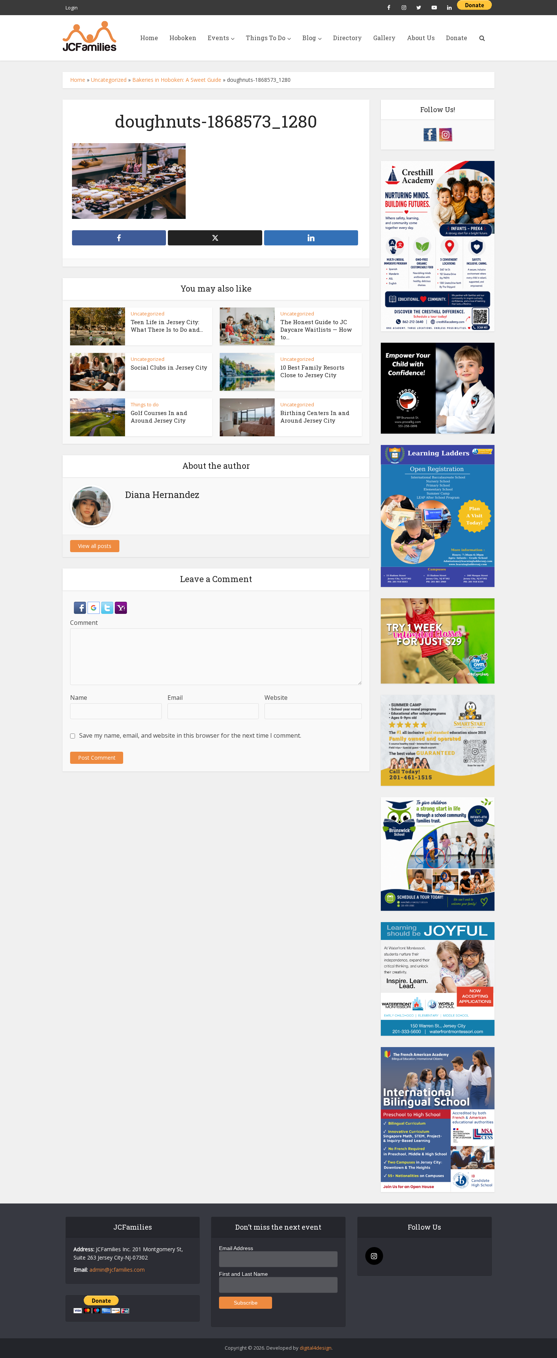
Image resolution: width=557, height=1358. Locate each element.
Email (175, 697)
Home (149, 38)
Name (78, 697)
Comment (84, 622)
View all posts (94, 545)
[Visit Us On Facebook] (430, 133)
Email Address (236, 1248)
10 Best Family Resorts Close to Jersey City (312, 371)
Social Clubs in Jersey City (169, 367)
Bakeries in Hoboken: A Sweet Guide (176, 79)
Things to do (145, 404)
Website (276, 697)
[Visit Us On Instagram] (445, 133)
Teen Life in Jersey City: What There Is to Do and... (167, 325)
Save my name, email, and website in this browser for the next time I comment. (190, 735)
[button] (81, 607)
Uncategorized (109, 79)
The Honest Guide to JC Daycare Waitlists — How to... (316, 329)
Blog (309, 38)
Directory (347, 38)
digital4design (316, 1347)
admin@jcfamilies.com (117, 1269)
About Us (421, 38)
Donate (456, 38)
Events (218, 38)
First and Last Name (243, 1274)
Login (72, 7)
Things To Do (265, 38)
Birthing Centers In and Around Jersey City (314, 416)
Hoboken (182, 38)
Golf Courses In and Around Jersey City (159, 416)
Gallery (384, 38)
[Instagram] (374, 1256)
